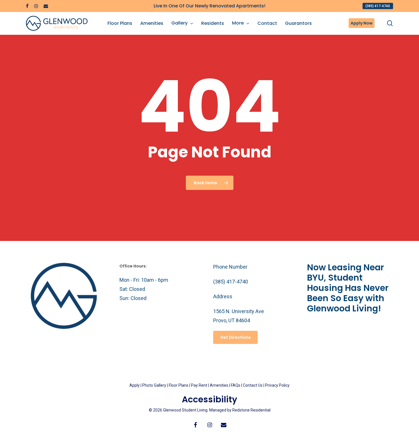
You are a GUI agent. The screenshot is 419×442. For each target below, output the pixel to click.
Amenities (219, 385)
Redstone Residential (251, 410)
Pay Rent (199, 385)
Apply (134, 385)
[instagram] (36, 6)
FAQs (236, 385)
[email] (46, 6)
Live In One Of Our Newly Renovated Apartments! (209, 6)
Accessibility (209, 399)
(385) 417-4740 (230, 282)
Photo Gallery (154, 385)
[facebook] (27, 6)
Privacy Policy (277, 385)
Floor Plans (178, 385)
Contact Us (253, 385)
